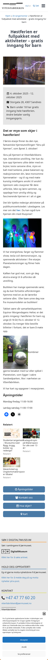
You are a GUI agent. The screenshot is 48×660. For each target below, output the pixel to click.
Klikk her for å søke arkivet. (15, 557)
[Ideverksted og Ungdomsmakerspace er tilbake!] (11, 462)
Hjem (7, 15)
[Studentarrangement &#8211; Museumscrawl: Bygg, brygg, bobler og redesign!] (11, 433)
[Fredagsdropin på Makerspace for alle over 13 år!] (31, 433)
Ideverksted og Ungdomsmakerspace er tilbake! (11, 472)
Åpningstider (25, 489)
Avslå (24, 647)
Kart (25, 514)
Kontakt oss (25, 497)
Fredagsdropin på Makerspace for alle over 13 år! (30, 444)
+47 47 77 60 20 (20, 597)
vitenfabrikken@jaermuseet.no (16, 603)
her (18, 210)
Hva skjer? (25, 505)
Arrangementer (20, 15)
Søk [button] (37, 5)
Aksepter (24, 639)
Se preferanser (24, 654)
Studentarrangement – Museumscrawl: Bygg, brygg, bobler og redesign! (11, 445)
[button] (44, 613)
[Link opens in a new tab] (14, 551)
